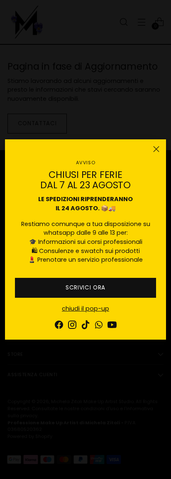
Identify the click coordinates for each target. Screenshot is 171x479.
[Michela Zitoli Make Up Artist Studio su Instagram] (72, 326)
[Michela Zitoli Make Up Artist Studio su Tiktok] (85, 326)
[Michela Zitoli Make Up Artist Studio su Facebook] (59, 326)
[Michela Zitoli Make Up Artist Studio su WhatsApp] (99, 326)
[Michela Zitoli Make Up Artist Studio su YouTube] (112, 326)
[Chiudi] (156, 149)
